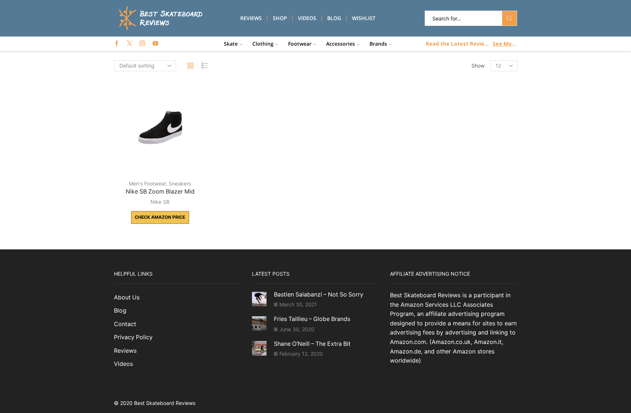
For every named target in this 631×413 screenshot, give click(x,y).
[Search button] (509, 18)
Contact (125, 324)
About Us (126, 297)
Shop (280, 18)
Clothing (263, 43)
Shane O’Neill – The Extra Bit (312, 343)
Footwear (299, 43)
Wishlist (363, 18)
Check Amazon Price (160, 217)
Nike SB (159, 202)
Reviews (251, 18)
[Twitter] (129, 44)
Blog (334, 18)
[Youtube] (155, 44)
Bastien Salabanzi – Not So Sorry (318, 294)
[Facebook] (116, 44)
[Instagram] (142, 44)
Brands (378, 43)
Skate (231, 43)
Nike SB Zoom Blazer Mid (160, 191)
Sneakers (180, 183)
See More (504, 43)
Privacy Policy (133, 337)
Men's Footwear (147, 183)
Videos (307, 18)
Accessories (340, 43)
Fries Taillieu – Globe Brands (312, 319)
